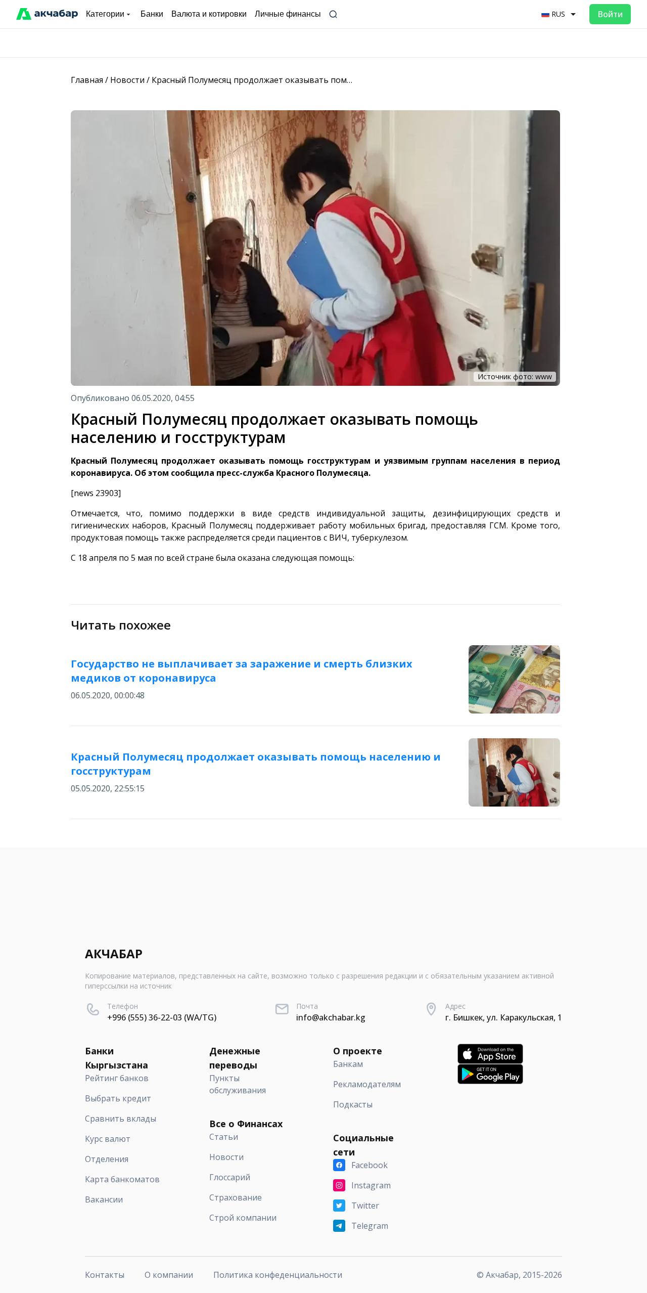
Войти (610, 14)
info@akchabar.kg (330, 1017)
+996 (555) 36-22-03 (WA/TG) (161, 1017)
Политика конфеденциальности (277, 1274)
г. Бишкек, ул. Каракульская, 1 (503, 1017)
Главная (87, 79)
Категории (105, 14)
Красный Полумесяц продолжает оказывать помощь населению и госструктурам (315, 79)
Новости (127, 79)
